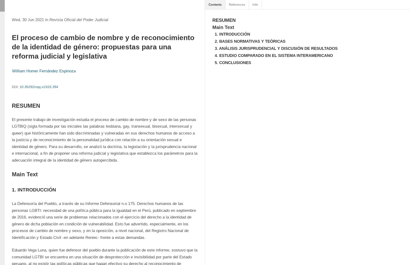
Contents (215, 4)
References (237, 4)
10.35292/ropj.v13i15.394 (39, 87)
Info (255, 4)
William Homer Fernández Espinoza (44, 71)
